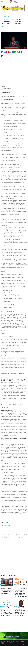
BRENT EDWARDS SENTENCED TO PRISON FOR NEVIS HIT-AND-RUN (20, 613)
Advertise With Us (10, 642)
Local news (3, 16)
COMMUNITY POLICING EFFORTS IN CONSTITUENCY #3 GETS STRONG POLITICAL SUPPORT (7, 614)
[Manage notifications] (3, 643)
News (8, 16)
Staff (3, 26)
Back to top (25, 644)
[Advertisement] (14, 71)
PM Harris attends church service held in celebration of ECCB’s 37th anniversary (7, 591)
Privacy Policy (17, 642)
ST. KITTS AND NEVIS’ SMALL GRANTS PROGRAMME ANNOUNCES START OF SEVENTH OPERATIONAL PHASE (21, 592)
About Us (22, 641)
